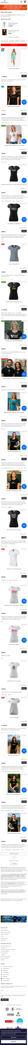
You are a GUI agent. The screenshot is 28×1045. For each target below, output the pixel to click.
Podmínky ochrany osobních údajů (7, 949)
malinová (9, 507)
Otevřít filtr (14, 44)
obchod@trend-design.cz (8, 966)
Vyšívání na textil (4, 938)
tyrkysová (3, 429)
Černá (2, 123)
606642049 (5, 970)
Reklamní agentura (4, 930)
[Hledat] (17, 1)
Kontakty (2, 959)
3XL (22, 468)
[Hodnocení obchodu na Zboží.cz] (10, 1021)
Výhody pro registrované (6, 946)
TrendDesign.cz (6, 972)
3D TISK (2, 936)
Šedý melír (7, 123)
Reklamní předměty (5, 934)
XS (1, 279)
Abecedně (22, 41)
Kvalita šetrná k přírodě (5, 956)
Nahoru (14, 863)
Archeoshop (18, 1005)
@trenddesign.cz (6, 980)
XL (7, 83)
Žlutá (14, 201)
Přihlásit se (5, 999)
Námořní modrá (8, 201)
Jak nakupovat (4, 947)
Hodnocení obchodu (5, 958)
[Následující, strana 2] (14, 857)
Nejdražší (17, 41)
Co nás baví (3, 954)
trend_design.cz (6, 974)
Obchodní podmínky (5, 951)
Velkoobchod (3, 940)
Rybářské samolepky (11, 1005)
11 (16, 857)
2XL (10, 83)
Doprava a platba (4, 953)
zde (14, 1034)
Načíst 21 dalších (14, 853)
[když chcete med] (18, 1014)
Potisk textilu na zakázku (6, 932)
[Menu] (25, 1)
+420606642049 (6, 968)
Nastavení (13, 1037)
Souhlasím (13, 1041)
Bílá (11, 123)
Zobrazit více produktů (13, 37)
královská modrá (16, 771)
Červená (17, 201)
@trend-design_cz (6, 978)
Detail (24, 76)
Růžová (6, 356)
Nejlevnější (11, 41)
